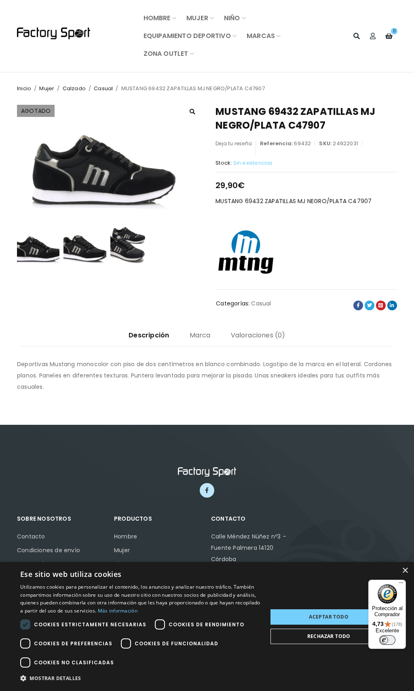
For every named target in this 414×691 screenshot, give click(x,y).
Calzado (74, 88)
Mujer (46, 88)
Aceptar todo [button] (329, 616)
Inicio (24, 88)
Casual (103, 88)
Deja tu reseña (233, 143)
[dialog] (207, 626)
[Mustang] (245, 250)
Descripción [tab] (149, 335)
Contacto (31, 536)
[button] (192, 112)
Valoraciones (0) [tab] (258, 335)
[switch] (387, 640)
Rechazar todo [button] (329, 636)
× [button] (405, 571)
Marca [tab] (200, 335)
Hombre (125, 536)
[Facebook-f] (207, 490)
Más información (118, 610)
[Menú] (401, 584)
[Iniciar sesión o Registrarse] (373, 36)
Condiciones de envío (48, 550)
